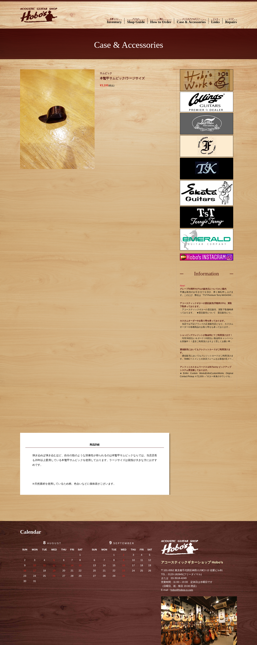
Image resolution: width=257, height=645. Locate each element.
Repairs (231, 21)
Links (215, 21)
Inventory (114, 21)
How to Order (160, 21)
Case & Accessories (191, 21)
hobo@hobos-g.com (181, 589)
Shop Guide (136, 21)
